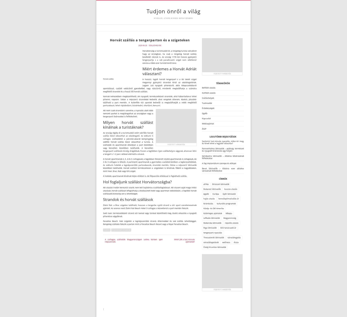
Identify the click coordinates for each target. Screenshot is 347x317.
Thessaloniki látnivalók (213, 237)
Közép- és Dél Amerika (213, 208)
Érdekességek (208, 108)
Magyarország (229, 218)
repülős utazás (231, 223)
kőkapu (229, 213)
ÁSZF (204, 128)
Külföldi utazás (209, 93)
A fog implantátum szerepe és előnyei (219, 163)
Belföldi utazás (208, 87)
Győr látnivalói (229, 194)
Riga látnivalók (210, 228)
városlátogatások (211, 242)
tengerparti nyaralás (121, 230)
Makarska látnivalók (212, 223)
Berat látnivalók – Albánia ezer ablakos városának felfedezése (223, 169)
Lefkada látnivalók (211, 218)
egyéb (206, 194)
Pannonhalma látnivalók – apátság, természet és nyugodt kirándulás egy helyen (223, 149)
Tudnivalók (207, 103)
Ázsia (236, 242)
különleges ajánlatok (212, 213)
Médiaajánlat (208, 123)
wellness (226, 242)
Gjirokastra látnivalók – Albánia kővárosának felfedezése (223, 157)
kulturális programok (226, 203)
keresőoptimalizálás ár (229, 198)
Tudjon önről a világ (174, 11)
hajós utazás (209, 198)
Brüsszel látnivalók (220, 184)
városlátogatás (234, 237)
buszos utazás (230, 189)
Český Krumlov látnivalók (214, 247)
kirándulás (208, 203)
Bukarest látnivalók (212, 189)
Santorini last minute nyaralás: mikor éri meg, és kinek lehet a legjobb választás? (223, 142)
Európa (107, 230)
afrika (206, 184)
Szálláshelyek (155, 45)
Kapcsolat (206, 118)
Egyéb (204, 113)
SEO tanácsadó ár (228, 228)
